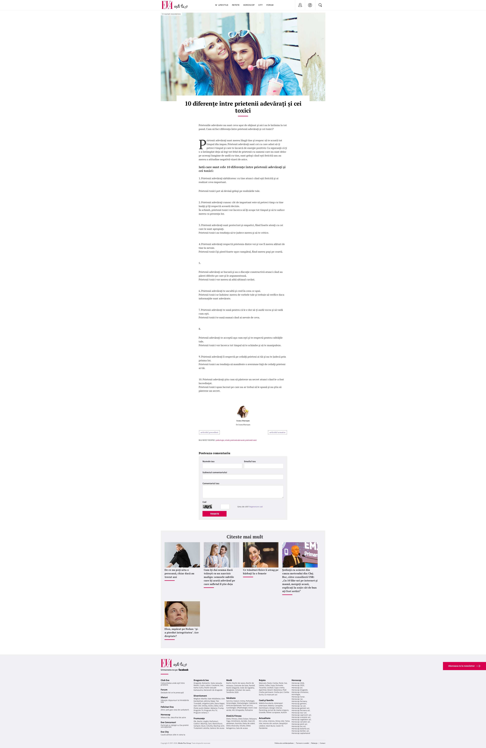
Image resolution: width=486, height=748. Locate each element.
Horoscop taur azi (299, 712)
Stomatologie (242, 703)
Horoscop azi (297, 687)
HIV (233, 710)
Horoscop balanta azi (300, 728)
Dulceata (279, 685)
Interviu (271, 721)
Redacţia (314, 743)
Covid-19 (279, 726)
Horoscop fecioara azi (301, 710)
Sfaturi (164, 697)
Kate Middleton (214, 698)
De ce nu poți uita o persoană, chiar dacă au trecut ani (179, 573)
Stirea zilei (279, 721)
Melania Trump (217, 708)
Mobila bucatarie (266, 703)
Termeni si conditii (302, 743)
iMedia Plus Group (184, 743)
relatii (227, 440)
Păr (195, 721)
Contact (322, 743)
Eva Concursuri (168, 722)
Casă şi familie (266, 700)
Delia (216, 705)
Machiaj (204, 723)
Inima (242, 701)
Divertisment (200, 695)
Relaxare (253, 719)
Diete (228, 719)
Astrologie (296, 694)
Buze (203, 726)
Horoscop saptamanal (301, 733)
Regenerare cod (256, 506)
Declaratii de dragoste (213, 690)
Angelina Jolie (208, 703)
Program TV (198, 710)
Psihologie (250, 701)
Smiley (204, 705)
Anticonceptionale (234, 705)
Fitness (234, 719)
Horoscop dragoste (300, 690)
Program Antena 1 (201, 712)
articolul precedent (209, 432)
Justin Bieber (204, 708)
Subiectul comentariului (214, 472)
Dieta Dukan (243, 719)
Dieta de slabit (248, 723)
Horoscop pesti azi (299, 724)
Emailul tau (250, 461)
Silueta (242, 725)
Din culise (263, 721)
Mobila (271, 705)
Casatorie (215, 685)
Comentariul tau (210, 483)
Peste (281, 683)
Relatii (196, 685)
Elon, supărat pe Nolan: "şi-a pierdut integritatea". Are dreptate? (182, 632)
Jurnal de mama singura (278, 710)
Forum (270, 5)
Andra (210, 705)
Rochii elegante (232, 688)
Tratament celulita (201, 728)
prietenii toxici (251, 440)
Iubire (208, 685)
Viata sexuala (216, 683)
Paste (269, 683)
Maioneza (278, 690)
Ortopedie (239, 710)
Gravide (262, 712)
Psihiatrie (249, 710)
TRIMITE (214, 513)
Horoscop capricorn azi (301, 715)
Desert (270, 690)
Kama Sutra (199, 687)
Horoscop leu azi (299, 726)
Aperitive (263, 690)
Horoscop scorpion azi (301, 717)
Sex (221, 685)
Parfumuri (213, 721)
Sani (210, 723)
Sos (285, 683)
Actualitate (264, 718)
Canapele (279, 705)
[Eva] (169, 3)
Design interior (275, 708)
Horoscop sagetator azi (301, 719)
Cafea (267, 685)
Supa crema (279, 687)
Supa (272, 685)
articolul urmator (277, 432)
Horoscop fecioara (299, 701)
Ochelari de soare (242, 690)
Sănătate (231, 698)
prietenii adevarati (237, 440)
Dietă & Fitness (233, 715)
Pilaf (284, 690)
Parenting (263, 710)
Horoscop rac (297, 699)
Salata (261, 685)
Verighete (230, 690)
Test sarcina (247, 705)
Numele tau (208, 461)
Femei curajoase (273, 712)
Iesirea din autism (270, 723)
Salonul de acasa (217, 728)
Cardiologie (231, 708)
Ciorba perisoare (266, 692)
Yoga (228, 721)
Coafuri (197, 723)
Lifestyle (223, 5)
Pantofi (252, 685)
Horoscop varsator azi (301, 722)
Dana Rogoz (220, 703)
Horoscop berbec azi (300, 731)
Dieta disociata (232, 725)
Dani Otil (197, 705)
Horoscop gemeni (299, 703)
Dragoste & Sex (201, 680)
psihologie (220, 440)
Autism (284, 712)
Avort (250, 708)
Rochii (199, 721)
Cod (204, 502)
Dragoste (197, 683)
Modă (229, 680)
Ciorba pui (278, 692)
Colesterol (253, 703)
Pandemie (263, 728)
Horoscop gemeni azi (300, 708)
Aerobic (244, 721)
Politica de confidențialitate (284, 743)
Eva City (165, 731)
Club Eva (165, 680)
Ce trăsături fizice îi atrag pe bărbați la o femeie (260, 571)
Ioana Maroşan (243, 420)
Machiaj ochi (219, 726)
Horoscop (249, 5)
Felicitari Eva (167, 707)
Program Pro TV (210, 710)
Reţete (262, 680)
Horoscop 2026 (298, 683)
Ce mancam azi (270, 694)
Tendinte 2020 (232, 692)
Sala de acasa (242, 728)
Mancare (262, 683)
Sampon (197, 726)
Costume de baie (241, 685)
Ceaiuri (236, 701)
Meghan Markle (200, 698)
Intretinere (235, 721)
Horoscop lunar (298, 697)
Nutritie (238, 723)
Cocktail (270, 687)
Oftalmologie (242, 708)
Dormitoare (264, 708)
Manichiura (217, 723)
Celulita (209, 726)
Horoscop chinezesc (300, 692)
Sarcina (229, 701)
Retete (235, 5)
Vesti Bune (270, 726)
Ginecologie (231, 703)
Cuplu (202, 685)
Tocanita (262, 687)
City (260, 5)
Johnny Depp (209, 701)
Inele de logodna (247, 688)
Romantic (206, 683)
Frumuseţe (199, 718)
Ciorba (275, 683)
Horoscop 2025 (298, 685)
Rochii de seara (238, 683)
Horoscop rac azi (299, 706)
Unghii (206, 721)
